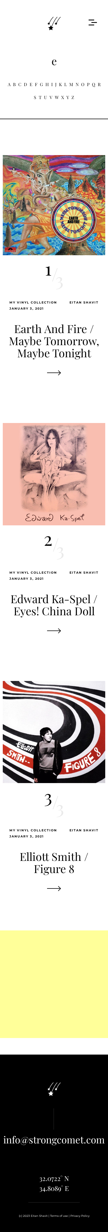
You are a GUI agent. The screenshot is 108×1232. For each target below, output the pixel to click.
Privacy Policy (79, 1216)
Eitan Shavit (84, 302)
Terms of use (59, 1216)
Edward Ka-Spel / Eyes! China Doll (54, 604)
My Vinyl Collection (33, 302)
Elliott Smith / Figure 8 (54, 862)
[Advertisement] (54, 984)
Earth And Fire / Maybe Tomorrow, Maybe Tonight (54, 340)
